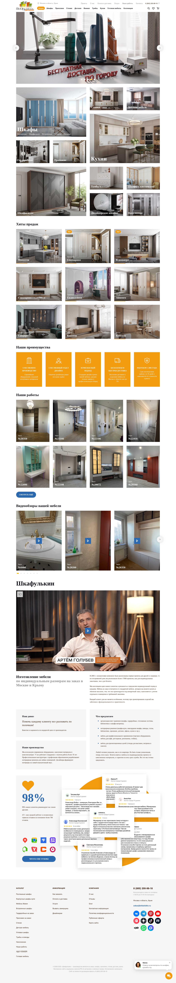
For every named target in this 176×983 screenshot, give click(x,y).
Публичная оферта (96, 918)
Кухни (102, 8)
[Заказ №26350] (32, 401)
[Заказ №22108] (69, 447)
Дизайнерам (57, 913)
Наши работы (127, 3)
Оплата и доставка (104, 3)
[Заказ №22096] (32, 447)
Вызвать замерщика (60, 908)
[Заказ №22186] (106, 401)
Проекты (84, 3)
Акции (41, 8)
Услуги (116, 3)
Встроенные (47, 134)
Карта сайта (93, 922)
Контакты (139, 3)
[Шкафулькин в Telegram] (144, 914)
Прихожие (59, 8)
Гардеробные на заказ (25, 913)
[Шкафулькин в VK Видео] (136, 921)
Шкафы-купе (34, 134)
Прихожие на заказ (23, 918)
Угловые (58, 134)
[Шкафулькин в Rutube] (158, 921)
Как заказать (57, 894)
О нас (92, 3)
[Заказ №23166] (69, 401)
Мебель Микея (22, 903)
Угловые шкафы (22, 932)
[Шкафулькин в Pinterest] (151, 914)
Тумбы (95, 8)
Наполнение (21, 942)
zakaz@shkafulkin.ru (142, 905)
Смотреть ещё (26, 495)
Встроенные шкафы (24, 908)
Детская (78, 8)
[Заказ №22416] (143, 401)
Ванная (87, 8)
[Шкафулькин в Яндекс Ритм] (136, 928)
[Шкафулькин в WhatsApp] (144, 928)
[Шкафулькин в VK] (136, 914)
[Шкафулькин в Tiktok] (151, 921)
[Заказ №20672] (106, 447)
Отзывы (92, 899)
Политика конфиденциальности (101, 913)
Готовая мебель (114, 8)
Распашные (22, 134)
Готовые (67, 134)
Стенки (69, 8)
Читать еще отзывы (39, 859)
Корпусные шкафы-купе (25, 899)
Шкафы (50, 8)
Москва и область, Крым (49, 3)
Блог (91, 903)
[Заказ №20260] (143, 447)
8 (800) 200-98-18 (151, 3)
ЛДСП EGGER (21, 951)
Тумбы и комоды (22, 937)
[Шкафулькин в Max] (151, 928)
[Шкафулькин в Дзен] (144, 921)
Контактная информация (99, 908)
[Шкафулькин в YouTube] (158, 914)
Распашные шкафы (23, 894)
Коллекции (128, 8)
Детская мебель (22, 927)
